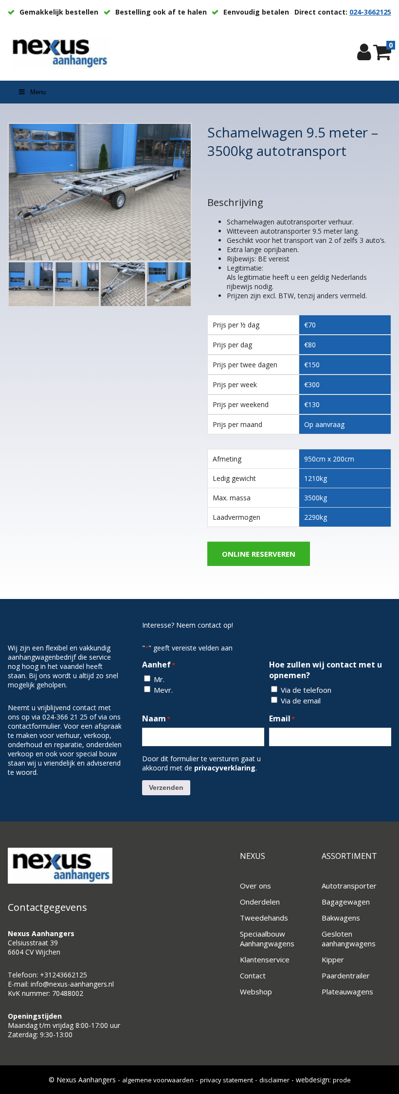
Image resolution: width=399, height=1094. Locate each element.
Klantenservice (265, 959)
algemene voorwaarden (158, 1080)
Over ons (255, 885)
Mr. (159, 679)
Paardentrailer (346, 975)
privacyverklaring (224, 767)
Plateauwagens (347, 991)
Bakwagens (341, 918)
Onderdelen (260, 901)
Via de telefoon (306, 690)
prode (342, 1080)
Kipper (333, 959)
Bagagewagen (346, 901)
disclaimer (274, 1080)
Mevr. (163, 690)
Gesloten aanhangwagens (349, 938)
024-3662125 (370, 12)
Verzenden (166, 787)
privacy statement (226, 1080)
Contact (253, 975)
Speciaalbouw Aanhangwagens (267, 938)
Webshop (256, 991)
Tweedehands (264, 918)
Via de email (301, 700)
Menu (38, 92)
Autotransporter (349, 885)
